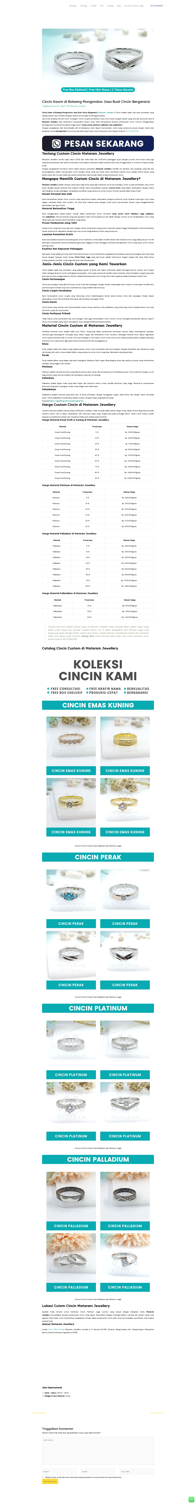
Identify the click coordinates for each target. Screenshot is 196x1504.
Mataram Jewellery (106, 112)
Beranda (72, 6)
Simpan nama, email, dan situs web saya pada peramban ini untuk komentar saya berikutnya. (83, 1477)
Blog (119, 6)
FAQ (101, 6)
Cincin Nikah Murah (56, 1329)
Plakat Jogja (54, 401)
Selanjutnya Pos (158, 1413)
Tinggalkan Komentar (50, 106)
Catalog (110, 6)
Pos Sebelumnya (38, 1413)
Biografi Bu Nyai (67, 401)
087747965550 (132, 131)
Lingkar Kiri (79, 401)
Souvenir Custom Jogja (133, 6)
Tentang (83, 6)
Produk (93, 6)
